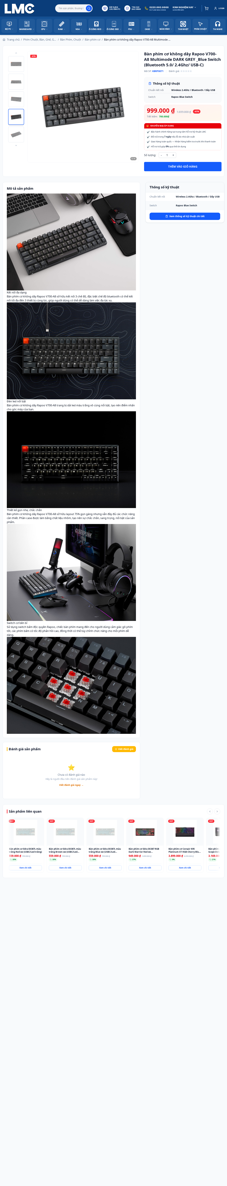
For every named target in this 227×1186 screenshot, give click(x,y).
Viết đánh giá (125, 749)
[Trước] (210, 811)
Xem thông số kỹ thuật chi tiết (187, 216)
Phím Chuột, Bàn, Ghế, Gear (40, 39)
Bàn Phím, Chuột (70, 39)
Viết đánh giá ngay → (71, 785)
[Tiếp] (217, 811)
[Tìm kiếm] (89, 8)
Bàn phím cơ (92, 39)
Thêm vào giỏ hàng (182, 166)
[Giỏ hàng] (206, 8)
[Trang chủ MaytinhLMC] (20, 8)
